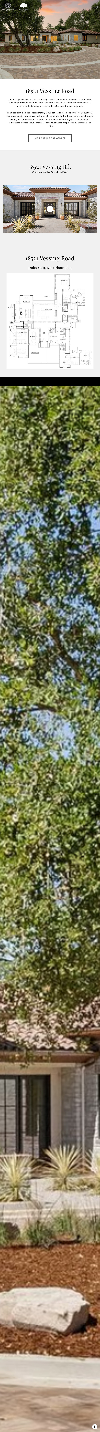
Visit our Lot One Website (50, 138)
